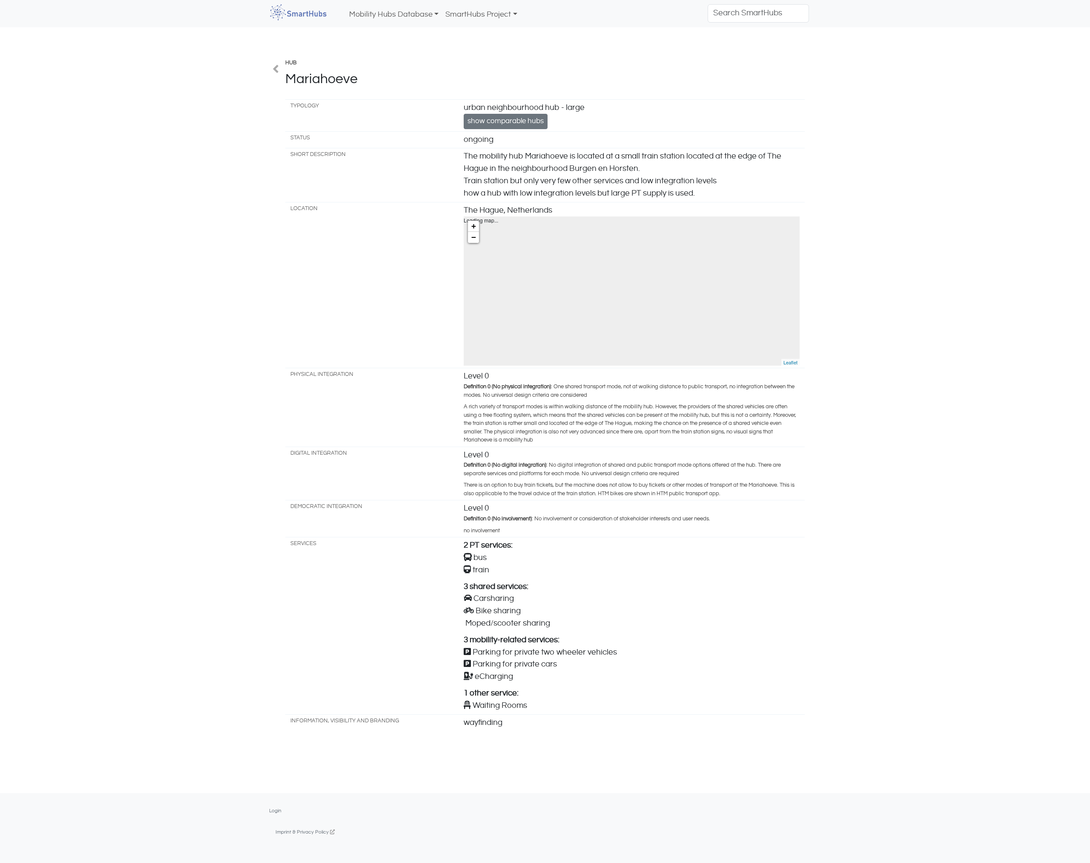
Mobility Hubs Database (391, 14)
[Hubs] (275, 70)
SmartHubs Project (478, 14)
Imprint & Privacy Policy (302, 831)
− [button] (473, 237)
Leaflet (790, 362)
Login (275, 810)
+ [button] (473, 226)
